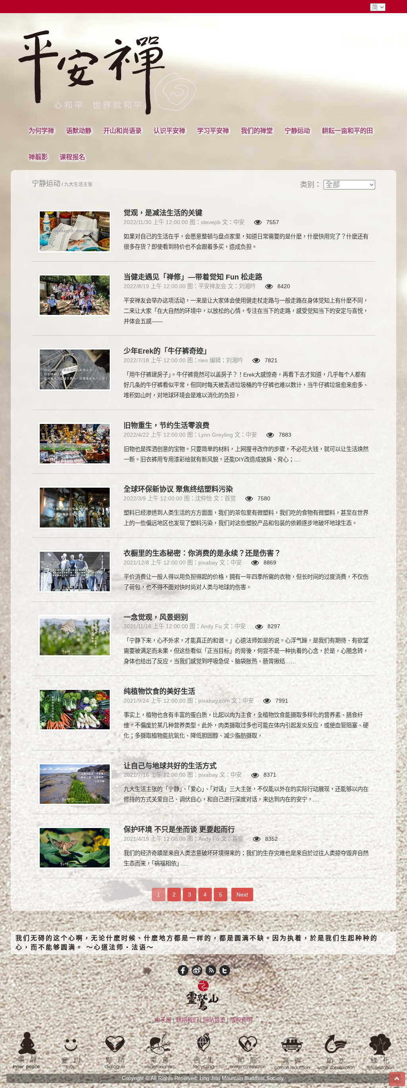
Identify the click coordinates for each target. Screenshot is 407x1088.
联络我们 (187, 1020)
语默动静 (78, 130)
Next (242, 894)
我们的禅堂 (257, 130)
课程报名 (72, 156)
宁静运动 (297, 130)
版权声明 (241, 1020)
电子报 (163, 1020)
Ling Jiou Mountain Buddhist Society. (242, 1078)
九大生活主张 (78, 184)
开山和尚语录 (122, 130)
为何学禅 (41, 130)
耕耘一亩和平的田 (347, 130)
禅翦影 (38, 156)
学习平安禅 (213, 130)
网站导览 (214, 1020)
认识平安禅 (169, 130)
